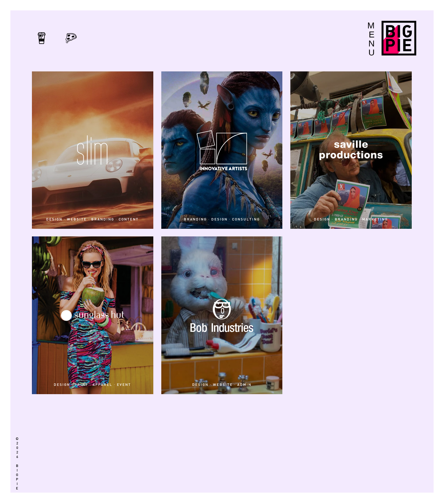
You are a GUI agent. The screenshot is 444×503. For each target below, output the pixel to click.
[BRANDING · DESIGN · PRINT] (351, 405)
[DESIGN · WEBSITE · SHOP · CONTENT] (351, 448)
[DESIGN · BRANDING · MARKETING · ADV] (222, 478)
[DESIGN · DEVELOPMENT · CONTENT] (92, 405)
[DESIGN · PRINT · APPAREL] (351, 478)
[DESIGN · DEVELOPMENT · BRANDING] (222, 434)
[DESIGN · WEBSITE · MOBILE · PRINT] (92, 434)
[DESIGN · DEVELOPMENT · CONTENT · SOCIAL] (222, 448)
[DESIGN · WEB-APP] (222, 405)
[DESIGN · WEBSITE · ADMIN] (351, 239)
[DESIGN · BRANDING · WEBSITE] (351, 463)
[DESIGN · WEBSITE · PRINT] (351, 419)
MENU (371, 38)
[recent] (41, 45)
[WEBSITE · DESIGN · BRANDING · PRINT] (351, 434)
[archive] (71, 45)
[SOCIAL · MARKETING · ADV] (92, 419)
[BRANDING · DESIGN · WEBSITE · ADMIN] (222, 419)
